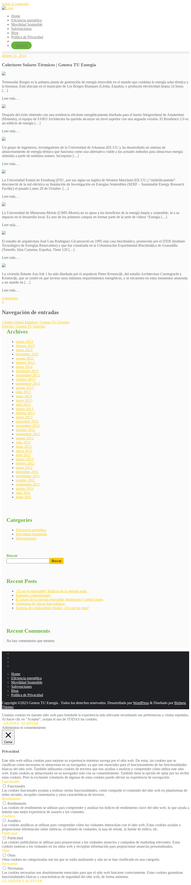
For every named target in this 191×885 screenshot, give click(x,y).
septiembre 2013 (28, 384)
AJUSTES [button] (11, 723)
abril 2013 (23, 405)
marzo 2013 (24, 409)
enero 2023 (24, 350)
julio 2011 (23, 493)
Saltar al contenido (15, 4)
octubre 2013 (25, 379)
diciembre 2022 (27, 354)
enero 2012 (24, 468)
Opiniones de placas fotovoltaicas (40, 604)
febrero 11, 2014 (14, 56)
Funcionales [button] (11, 781)
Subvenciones (26, 538)
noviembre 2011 (28, 476)
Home (15, 674)
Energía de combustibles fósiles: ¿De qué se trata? (52, 608)
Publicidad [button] (9, 833)
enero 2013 (24, 417)
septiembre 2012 (28, 434)
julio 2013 (23, 392)
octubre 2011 (25, 480)
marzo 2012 (24, 459)
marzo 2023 (24, 342)
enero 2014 (24, 367)
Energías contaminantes (33, 595)
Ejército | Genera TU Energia (23, 326)
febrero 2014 (25, 363)
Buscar (12, 556)
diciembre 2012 (27, 421)
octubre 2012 (25, 430)
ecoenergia (10, 298)
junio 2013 (24, 396)
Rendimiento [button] (11, 799)
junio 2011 (23, 497)
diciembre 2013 (27, 371)
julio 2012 (23, 442)
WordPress (141, 703)
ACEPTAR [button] (29, 723)
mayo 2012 (24, 451)
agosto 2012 (25, 438)
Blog (14, 691)
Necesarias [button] (10, 864)
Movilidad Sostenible (31, 534)
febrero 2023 (25, 346)
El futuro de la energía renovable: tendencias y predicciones (59, 599)
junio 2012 (24, 447)
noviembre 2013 (28, 375)
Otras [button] (6, 851)
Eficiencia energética (31, 530)
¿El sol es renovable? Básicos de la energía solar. (51, 591)
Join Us (21, 45)
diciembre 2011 (27, 472)
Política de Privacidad (27, 695)
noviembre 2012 (28, 426)
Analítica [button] (8, 816)
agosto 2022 (25, 358)
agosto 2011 (25, 489)
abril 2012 (23, 455)
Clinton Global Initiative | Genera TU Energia (35, 322)
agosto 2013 (25, 388)
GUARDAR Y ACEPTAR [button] (22, 881)
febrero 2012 (25, 463)
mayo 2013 (24, 400)
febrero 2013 (25, 413)
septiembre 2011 (28, 484)
